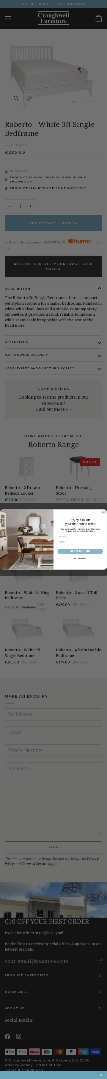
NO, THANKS (80, 558)
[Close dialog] (104, 512)
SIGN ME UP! (80, 551)
